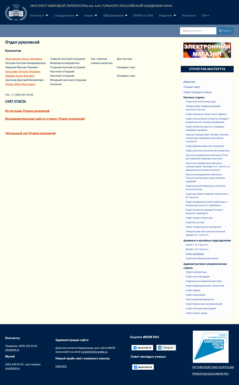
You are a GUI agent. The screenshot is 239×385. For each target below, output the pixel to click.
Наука (88, 15)
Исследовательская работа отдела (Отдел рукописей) (45, 119)
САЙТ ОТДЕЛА (15, 101)
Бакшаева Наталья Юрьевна (22, 71)
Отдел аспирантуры (196, 272)
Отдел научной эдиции (198, 276)
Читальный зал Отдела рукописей (30, 133)
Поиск (226, 30)
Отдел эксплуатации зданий (201, 308)
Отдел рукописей (195, 253)
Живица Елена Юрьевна (19, 75)
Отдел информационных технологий (205, 285)
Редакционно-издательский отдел (204, 281)
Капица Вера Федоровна (20, 84)
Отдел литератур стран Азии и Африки (206, 114)
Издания (165, 15)
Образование (113, 15)
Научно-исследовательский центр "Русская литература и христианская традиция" (205, 178)
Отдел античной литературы (201, 101)
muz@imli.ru (12, 368)
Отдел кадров (193, 290)
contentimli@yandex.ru (94, 351)
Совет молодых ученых (197, 92)
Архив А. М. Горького (197, 244)
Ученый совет (191, 87)
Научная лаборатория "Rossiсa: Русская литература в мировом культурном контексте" (207, 138)
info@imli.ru (12, 349)
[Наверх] (233, 379)
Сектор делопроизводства (200, 299)
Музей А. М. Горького (197, 249)
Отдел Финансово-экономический (204, 304)
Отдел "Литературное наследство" (203, 227)
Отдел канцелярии (195, 295)
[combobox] (198, 31)
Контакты (189, 15)
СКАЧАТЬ (61, 366)
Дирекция (189, 81)
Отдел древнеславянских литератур (205, 146)
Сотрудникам (64, 15)
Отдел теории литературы (199, 218)
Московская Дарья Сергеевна (23, 58)
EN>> (205, 15)
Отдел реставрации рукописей (202, 258)
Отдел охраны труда (196, 313)
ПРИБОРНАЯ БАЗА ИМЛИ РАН (210, 373)
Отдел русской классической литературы (208, 150)
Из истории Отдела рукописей (27, 111)
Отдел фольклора (195, 222)
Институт (37, 15)
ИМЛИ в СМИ (143, 15)
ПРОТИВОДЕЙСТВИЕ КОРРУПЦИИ (213, 367)
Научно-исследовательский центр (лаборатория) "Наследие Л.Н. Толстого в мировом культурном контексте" (208, 166)
